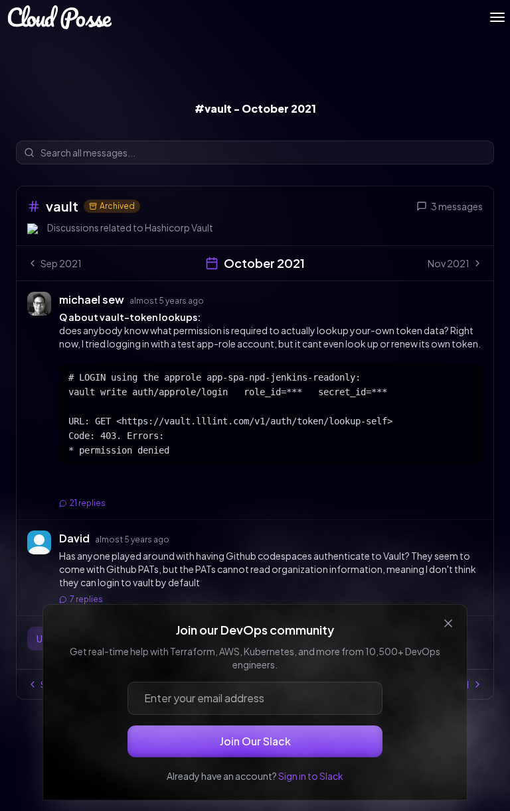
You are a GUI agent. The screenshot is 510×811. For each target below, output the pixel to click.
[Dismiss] (448, 623)
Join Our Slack (255, 741)
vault (62, 206)
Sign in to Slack (310, 776)
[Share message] (216, 299)
